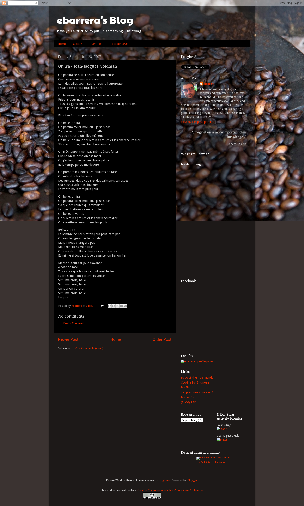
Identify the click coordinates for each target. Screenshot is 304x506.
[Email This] (110, 306)
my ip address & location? (197, 392)
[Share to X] (117, 306)
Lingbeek (164, 480)
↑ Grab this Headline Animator (213, 462)
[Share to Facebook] (121, 306)
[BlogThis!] (113, 306)
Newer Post (68, 339)
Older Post (162, 339)
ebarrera (209, 83)
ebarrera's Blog (95, 20)
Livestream (97, 44)
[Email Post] (102, 305)
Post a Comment (73, 323)
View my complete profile (196, 122)
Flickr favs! (120, 44)
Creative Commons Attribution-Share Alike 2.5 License (170, 490)
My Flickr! (187, 387)
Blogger (192, 480)
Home (62, 44)
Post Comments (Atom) (89, 348)
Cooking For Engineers (195, 382)
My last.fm (187, 397)
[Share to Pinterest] (125, 306)
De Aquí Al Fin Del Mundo (197, 377)
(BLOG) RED (188, 402)
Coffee (77, 44)
